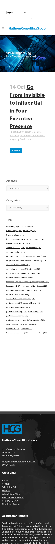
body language (15, 226)
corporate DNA (15, 260)
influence (33, 273)
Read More (16, 150)
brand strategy (14, 235)
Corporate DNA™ (10, 500)
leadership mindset (36, 286)
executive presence (17, 269)
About (5, 480)
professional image (17, 316)
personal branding (16, 311)
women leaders (38, 333)
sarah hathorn (15, 324)
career (39, 239)
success (31, 324)
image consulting (16, 273)
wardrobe (27, 328)
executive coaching (36, 260)
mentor (36, 290)
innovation (13, 277)
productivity (35, 311)
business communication (19, 239)
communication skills (17, 256)
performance (14, 303)
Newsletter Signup (10, 504)
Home (8, 56)
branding (29, 230)
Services (6, 490)
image (35, 269)
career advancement (18, 243)
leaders (27, 277)
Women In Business (17, 333)
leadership (13, 282)
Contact (5, 483)
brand (29, 226)
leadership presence (18, 290)
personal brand (32, 303)
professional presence (18, 320)
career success (15, 247)
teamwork (12, 328)
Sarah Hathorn (27, 139)
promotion (38, 320)
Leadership (25, 135)
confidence (38, 256)
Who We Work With (11, 493)
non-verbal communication (20, 299)
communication (15, 252)
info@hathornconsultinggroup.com (28, 6)
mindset (12, 294)
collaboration (33, 247)
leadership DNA (15, 286)
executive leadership (17, 264)
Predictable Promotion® (13, 497)
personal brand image (18, 307)
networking (26, 294)
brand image (14, 230)
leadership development (35, 282)
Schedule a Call (9, 487)
